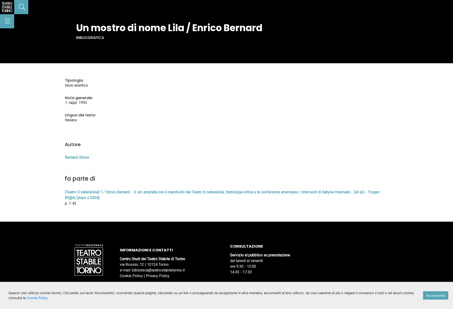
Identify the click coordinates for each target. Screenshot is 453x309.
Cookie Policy (131, 276)
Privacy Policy (157, 276)
